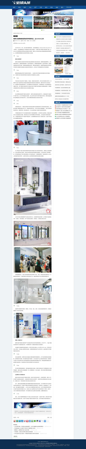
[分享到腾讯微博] (19, 421)
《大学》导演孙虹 (68, 65)
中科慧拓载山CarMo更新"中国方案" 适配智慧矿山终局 (24, 428)
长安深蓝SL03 (58, 73)
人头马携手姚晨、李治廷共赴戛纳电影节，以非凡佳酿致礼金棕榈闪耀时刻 (28, 426)
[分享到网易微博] (24, 421)
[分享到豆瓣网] (32, 421)
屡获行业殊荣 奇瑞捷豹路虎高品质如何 (63, 114)
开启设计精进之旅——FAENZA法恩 (62, 79)
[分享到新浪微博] (14, 421)
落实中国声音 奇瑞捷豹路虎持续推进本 (63, 36)
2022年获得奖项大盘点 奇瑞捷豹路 (63, 116)
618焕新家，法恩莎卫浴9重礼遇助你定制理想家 (23, 431)
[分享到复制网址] (42, 421)
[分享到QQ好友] (37, 421)
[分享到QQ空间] (17, 421)
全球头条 (18, 33)
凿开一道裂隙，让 (59, 65)
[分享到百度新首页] (40, 421)
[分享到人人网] (22, 421)
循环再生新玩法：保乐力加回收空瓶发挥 (64, 45)
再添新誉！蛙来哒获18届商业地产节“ (63, 48)
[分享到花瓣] (27, 421)
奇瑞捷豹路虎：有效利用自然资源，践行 (63, 90)
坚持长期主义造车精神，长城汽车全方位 (63, 84)
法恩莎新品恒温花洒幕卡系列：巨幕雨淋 (64, 50)
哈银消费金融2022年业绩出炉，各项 (63, 108)
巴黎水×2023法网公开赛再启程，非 (63, 43)
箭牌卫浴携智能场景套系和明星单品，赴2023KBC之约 (28, 38)
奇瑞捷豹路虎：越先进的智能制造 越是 (62, 87)
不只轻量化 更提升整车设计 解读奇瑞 (63, 41)
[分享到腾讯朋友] (35, 421)
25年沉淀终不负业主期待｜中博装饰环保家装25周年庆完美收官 (26, 433)
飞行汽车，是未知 (68, 73)
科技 (21, 33)
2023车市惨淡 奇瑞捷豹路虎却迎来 (63, 112)
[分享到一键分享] (30, 421)
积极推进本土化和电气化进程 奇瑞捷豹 (63, 39)
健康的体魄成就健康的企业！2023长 (62, 96)
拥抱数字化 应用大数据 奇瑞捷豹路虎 (63, 118)
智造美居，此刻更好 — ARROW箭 (63, 52)
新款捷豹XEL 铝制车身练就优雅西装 (63, 106)
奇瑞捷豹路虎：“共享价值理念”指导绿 (62, 93)
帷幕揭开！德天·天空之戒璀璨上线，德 (64, 110)
